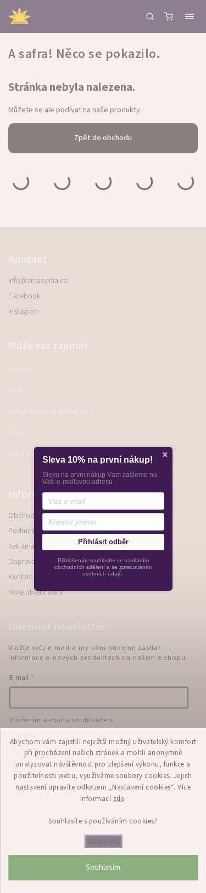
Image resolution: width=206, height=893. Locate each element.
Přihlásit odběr (103, 542)
